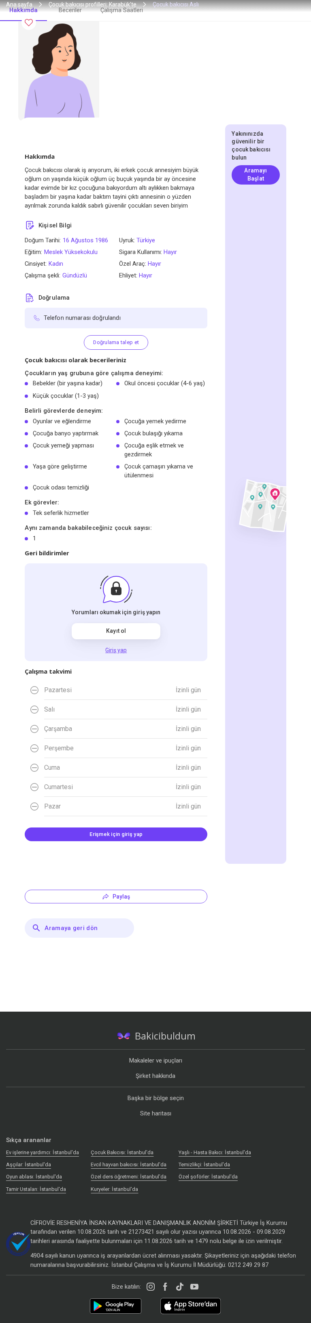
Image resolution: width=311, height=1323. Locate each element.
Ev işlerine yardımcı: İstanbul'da (42, 1152)
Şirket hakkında (155, 1075)
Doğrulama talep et (116, 342)
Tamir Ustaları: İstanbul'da (36, 1189)
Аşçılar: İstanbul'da (28, 1164)
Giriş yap (116, 650)
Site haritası (155, 1113)
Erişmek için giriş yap (116, 834)
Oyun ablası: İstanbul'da (34, 1177)
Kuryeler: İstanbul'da (114, 1189)
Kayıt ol (116, 631)
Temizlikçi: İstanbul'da (204, 1164)
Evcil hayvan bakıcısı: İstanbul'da (128, 1164)
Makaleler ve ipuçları (155, 1060)
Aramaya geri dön (71, 928)
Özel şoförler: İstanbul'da (208, 1177)
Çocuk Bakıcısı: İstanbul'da (122, 1152)
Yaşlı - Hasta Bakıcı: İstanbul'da (215, 1152)
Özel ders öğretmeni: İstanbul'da (128, 1177)
